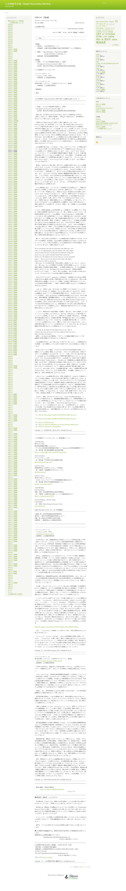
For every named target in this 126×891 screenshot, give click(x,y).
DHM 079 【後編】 (13, 294)
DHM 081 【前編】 (13, 300)
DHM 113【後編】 (12, 396)
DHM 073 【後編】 (13, 271)
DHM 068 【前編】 (13, 251)
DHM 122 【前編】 (13, 419)
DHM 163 (10, 562)
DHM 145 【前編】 (13, 498)
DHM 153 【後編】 (13, 530)
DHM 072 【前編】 (13, 266)
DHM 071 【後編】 (13, 264)
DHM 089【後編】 (12, 336)
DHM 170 (10, 579)
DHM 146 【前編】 (13, 501)
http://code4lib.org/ (40, 506)
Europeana (111, 21)
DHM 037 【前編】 (13, 134)
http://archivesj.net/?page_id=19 (43, 462)
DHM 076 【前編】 (13, 281)
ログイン (104, 3)
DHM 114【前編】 (12, 398)
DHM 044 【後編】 (13, 162)
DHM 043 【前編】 (13, 156)
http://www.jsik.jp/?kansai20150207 (44, 496)
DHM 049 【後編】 (13, 181)
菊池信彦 (101, 42)
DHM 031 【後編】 (13, 111)
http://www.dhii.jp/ (47, 857)
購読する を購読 (97, 142)
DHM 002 (10, 28)
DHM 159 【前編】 (13, 549)
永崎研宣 (114, 39)
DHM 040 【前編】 (13, 145)
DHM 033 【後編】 (13, 119)
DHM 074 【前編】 (13, 273)
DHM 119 (10, 411)
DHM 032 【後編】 (13, 115)
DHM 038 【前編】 (13, 138)
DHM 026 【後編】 (13, 92)
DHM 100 (10, 369)
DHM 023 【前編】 (13, 79)
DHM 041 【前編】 (13, 149)
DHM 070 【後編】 (13, 260)
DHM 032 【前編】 (13, 113)
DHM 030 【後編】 (13, 107)
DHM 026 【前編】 (13, 90)
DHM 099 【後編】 (13, 368)
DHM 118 (10, 409)
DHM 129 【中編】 (13, 435)
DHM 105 (10, 379)
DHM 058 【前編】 (13, 213)
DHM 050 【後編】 (13, 185)
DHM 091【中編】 (12, 343)
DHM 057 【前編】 (13, 209)
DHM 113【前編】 (12, 394)
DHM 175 (10, 588)
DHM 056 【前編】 (13, 205)
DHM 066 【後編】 (13, 245)
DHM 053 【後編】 (13, 196)
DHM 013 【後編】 (13, 51)
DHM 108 (10, 384)
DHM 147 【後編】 (13, 507)
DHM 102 (10, 373)
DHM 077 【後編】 (13, 287)
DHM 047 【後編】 (13, 173)
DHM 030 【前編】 (13, 105)
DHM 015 (10, 55)
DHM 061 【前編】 (13, 224)
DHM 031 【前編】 (13, 109)
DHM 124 (10, 424)
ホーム (6, 12)
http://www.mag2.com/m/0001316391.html (52, 789)
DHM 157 (10, 543)
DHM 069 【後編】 (13, 256)
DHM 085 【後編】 (13, 317)
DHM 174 (10, 586)
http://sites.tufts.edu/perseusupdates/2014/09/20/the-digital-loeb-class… (57, 415)
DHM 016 (10, 57)
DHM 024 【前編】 (13, 83)
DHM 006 (10, 36)
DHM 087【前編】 (12, 322)
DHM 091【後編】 (12, 347)
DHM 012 (10, 47)
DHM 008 (10, 40)
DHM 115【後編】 (12, 403)
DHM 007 (10, 38)
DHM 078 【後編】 (13, 290)
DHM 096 (10, 360)
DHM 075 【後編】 (13, 279)
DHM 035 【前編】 (13, 126)
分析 (103, 34)
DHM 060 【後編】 (13, 222)
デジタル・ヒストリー (105, 28)
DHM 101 (10, 371)
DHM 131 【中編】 (13, 443)
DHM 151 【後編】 (13, 520)
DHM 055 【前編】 (13, 202)
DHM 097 (10, 362)
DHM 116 (10, 405)
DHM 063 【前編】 (13, 232)
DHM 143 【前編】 (13, 490)
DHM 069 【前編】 (13, 254)
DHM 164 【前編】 (13, 564)
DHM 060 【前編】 (13, 221)
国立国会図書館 (110, 34)
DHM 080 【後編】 (13, 298)
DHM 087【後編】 (12, 324)
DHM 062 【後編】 (13, 230)
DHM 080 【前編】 (13, 296)
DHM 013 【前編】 (13, 49)
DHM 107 (10, 383)
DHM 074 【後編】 (13, 275)
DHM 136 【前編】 (13, 466)
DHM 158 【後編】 (13, 547)
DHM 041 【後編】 (13, 151)
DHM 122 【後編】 (13, 420)
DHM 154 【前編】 (13, 532)
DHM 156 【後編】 (13, 541)
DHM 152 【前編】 (13, 524)
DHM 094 (10, 356)
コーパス (98, 26)
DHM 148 (10, 509)
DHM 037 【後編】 (13, 136)
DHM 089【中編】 (12, 332)
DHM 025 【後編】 (13, 89)
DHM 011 (10, 45)
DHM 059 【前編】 (13, 217)
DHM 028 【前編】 (13, 98)
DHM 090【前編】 (12, 339)
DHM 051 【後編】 (13, 188)
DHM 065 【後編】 (13, 241)
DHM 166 (10, 569)
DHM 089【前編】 (12, 334)
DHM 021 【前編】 (13, 72)
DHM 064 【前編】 (13, 236)
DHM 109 (10, 386)
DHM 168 (10, 575)
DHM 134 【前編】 (13, 456)
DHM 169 (10, 577)
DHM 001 (10, 26)
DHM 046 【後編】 (13, 170)
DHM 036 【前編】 (13, 130)
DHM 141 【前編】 (13, 483)
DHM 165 (10, 567)
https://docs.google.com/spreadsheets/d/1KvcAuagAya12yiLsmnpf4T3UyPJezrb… (57, 627)
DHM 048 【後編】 (13, 177)
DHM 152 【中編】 (13, 522)
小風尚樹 (111, 36)
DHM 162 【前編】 (13, 558)
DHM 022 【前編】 (13, 75)
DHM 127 (10, 432)
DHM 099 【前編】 (13, 366)
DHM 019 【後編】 (13, 66)
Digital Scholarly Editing (102, 21)
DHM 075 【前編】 (13, 277)
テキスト (104, 26)
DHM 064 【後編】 (13, 237)
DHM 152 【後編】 (13, 526)
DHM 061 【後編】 (13, 226)
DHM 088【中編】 (12, 326)
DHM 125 (10, 426)
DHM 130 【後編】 (13, 441)
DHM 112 (10, 392)
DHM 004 (10, 32)
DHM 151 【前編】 (13, 518)
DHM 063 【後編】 (13, 234)
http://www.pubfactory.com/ (46, 422)
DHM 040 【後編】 (13, 147)
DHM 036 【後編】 (13, 132)
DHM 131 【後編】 (13, 447)
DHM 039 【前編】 (13, 141)
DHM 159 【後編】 (13, 550)
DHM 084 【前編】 (13, 311)
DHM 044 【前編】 (13, 160)
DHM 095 (10, 358)
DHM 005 (10, 34)
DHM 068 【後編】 (13, 253)
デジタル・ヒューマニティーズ (104, 30)
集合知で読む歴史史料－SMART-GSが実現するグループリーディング (107, 124)
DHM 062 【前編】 (13, 228)
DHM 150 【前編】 (13, 515)
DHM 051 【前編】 (13, 187)
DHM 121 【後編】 (13, 417)
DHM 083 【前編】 (13, 307)
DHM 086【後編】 (12, 320)
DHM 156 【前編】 (13, 539)
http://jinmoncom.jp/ (40, 472)
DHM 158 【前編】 (13, 545)
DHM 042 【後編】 (13, 155)
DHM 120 (10, 413)
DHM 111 (10, 390)
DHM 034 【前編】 (13, 122)
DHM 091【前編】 (12, 345)
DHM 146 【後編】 (13, 503)
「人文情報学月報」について (16, 23)
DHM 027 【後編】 (13, 96)
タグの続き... (115, 45)
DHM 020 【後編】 (13, 70)
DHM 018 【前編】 (13, 60)
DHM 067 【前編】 (13, 247)
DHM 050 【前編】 (13, 183)
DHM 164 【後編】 (13, 566)
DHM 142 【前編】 (13, 486)
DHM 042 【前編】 (13, 153)
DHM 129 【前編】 (13, 437)
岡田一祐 (99, 39)
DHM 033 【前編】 (13, 117)
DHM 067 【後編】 (13, 249)
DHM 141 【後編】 (13, 484)
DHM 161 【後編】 (13, 556)
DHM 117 (10, 407)
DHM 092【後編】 (12, 351)
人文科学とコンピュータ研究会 (104, 32)
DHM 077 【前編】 (13, 285)
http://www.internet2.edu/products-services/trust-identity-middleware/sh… (58, 424)
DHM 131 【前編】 (13, 445)
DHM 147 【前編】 (13, 505)
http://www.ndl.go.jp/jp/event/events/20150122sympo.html (50, 452)
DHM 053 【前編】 (13, 194)
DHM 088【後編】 (12, 330)
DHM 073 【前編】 (13, 270)
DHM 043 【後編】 (13, 158)
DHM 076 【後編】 (13, 283)
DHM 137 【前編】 (13, 469)
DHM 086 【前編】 (13, 319)
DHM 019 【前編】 (13, 64)
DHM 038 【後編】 (13, 139)
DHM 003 (10, 30)
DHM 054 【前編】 (13, 198)
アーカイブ (100, 23)
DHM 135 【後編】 (13, 464)
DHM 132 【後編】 (13, 450)
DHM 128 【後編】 (13, 434)
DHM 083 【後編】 (13, 309)
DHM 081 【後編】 (13, 302)
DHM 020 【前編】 (13, 68)
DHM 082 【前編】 (13, 303)
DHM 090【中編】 (12, 337)
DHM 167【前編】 (12, 571)
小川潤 (105, 36)
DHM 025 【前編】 (13, 87)
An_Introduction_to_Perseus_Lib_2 (104, 108)
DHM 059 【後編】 (13, 219)
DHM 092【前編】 (12, 349)
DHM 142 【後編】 (13, 488)
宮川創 (99, 36)
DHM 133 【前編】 (13, 452)
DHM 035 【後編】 (13, 128)
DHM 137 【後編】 (13, 471)
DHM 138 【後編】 (13, 475)
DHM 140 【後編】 (13, 481)
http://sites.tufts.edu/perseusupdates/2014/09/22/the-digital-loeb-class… (57, 418)
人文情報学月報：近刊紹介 (15, 594)
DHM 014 (10, 53)
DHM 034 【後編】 (13, 124)
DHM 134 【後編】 (13, 458)
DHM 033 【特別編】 (13, 121)
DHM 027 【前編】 (13, 94)
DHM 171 (10, 581)
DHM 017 (10, 58)
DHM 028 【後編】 (13, 100)
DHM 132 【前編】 (13, 449)
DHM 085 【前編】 (13, 315)
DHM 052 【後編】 (13, 192)
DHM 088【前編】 (12, 328)
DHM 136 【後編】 (13, 467)
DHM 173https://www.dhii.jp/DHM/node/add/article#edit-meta (107, 63)
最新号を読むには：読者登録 (16, 21)
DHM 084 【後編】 (13, 313)
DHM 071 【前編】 (13, 262)
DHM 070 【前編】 (13, 258)
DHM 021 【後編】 (13, 73)
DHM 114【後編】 (12, 400)
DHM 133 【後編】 (13, 454)
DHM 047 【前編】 (13, 171)
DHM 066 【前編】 (13, 243)
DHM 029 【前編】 (13, 102)
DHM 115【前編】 (12, 402)
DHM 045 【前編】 (13, 164)
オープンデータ (110, 24)
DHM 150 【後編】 (13, 516)
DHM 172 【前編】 (13, 582)
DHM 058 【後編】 (13, 215)
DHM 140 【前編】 (13, 479)
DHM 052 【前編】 (13, 190)
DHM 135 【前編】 (13, 462)
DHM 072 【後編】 (13, 268)
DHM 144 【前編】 (13, 494)
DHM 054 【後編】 (13, 200)
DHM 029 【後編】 (13, 104)
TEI (116, 21)
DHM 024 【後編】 (13, 85)
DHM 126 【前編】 (13, 428)
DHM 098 (10, 364)
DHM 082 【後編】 (13, 305)
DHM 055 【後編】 (13, 204)
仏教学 (98, 34)
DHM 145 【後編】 (13, 500)
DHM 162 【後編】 (13, 560)
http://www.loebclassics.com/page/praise (49, 426)
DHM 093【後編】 (12, 354)
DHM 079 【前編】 (13, 292)
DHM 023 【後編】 (13, 81)
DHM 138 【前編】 (13, 473)
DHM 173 (10, 584)
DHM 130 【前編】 (13, 439)
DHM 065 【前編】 (13, 239)
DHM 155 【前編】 (13, 535)
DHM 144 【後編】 (13, 496)
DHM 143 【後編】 (13, 492)
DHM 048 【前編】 (13, 175)
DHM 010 (10, 43)
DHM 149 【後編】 (13, 513)
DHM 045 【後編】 (13, 166)
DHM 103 (10, 375)
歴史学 (107, 39)
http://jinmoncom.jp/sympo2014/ (45, 534)
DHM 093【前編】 (12, 353)
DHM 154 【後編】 (13, 533)
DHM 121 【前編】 (13, 415)
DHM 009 (10, 41)
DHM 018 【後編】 (13, 62)
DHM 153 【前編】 (13, 528)
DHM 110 (10, 388)
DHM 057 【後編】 (13, 211)
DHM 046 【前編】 (13, 168)
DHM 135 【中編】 (13, 460)
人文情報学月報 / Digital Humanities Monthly (28, 3)
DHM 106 (10, 381)
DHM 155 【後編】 (13, 537)
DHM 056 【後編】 (13, 207)
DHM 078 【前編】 (13, 288)
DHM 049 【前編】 (13, 179)
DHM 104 (10, 377)
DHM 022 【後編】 (13, 77)
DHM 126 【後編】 (13, 430)
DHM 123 (10, 422)
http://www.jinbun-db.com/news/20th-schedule (49, 661)
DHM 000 (10, 24)
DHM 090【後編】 (12, 341)
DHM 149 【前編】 (13, 511)
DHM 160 (10, 552)
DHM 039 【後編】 (13, 143)
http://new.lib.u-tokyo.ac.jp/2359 (43, 484)
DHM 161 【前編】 (13, 554)
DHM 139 (10, 477)
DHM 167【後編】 (12, 573)
